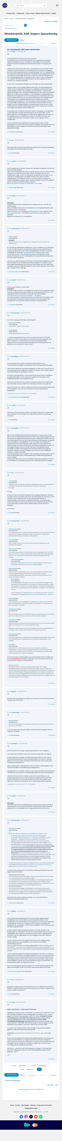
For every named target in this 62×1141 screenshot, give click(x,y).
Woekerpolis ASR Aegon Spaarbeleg (30, 33)
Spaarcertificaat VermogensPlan (29, 563)
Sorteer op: (34, 1065)
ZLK (12, 140)
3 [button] (40, 43)
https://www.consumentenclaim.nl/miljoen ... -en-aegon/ (24, 295)
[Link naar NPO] (35, 1125)
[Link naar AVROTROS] (27, 1125)
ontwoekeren (12, 132)
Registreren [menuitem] (47, 21)
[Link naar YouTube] (36, 1117)
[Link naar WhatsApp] (40, 1117)
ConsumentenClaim (21, 866)
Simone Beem (15, 428)
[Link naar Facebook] (21, 1117)
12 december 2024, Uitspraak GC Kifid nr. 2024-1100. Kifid (26, 835)
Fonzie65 (11, 598)
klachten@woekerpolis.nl (14, 213)
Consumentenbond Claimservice (43, 864)
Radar (12, 579)
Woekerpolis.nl (32, 866)
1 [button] (36, 43)
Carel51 (13, 51)
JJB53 (13, 1002)
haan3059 (14, 743)
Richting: (22, 1069)
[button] (44, 5)
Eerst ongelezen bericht (22, 43)
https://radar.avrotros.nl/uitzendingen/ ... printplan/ (40, 594)
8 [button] (48, 43)
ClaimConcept (13, 187)
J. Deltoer (11, 539)
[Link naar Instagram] (26, 1117)
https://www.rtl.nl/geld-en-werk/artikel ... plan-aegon (26, 183)
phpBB (25, 1089)
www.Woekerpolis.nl (33, 211)
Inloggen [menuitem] (55, 21)
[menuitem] (50, 1085)
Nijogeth (13, 691)
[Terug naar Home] (4, 5)
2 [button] (38, 43)
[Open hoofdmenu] (57, 5)
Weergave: (14, 1065)
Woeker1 (13, 911)
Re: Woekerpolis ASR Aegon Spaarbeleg (23, 49)
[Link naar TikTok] (31, 1117)
